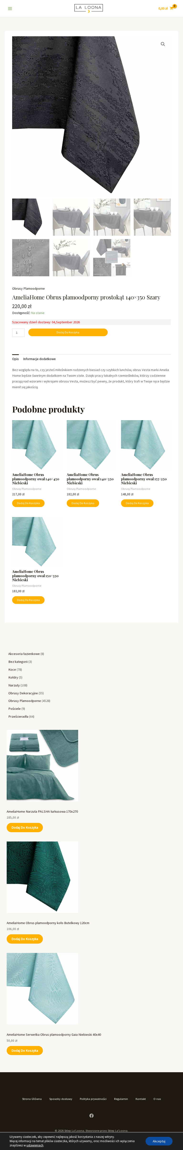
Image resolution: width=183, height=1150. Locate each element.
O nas (157, 1099)
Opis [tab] (15, 359)
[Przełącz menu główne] (10, 8)
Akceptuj (159, 1141)
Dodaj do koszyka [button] (28, 503)
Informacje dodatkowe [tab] (39, 359)
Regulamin (121, 1099)
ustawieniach (34, 1145)
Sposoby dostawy (60, 1099)
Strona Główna (32, 1099)
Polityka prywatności (93, 1099)
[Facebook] (91, 1115)
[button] (163, 44)
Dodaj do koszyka (24, 827)
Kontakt (141, 1099)
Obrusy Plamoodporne (28, 288)
